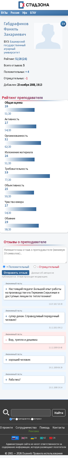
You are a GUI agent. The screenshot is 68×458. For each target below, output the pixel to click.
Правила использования (48, 453)
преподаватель (24, 419)
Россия (15, 12)
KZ (44, 438)
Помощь (44, 427)
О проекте (6, 427)
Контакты (59, 427)
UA (35, 438)
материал (37, 419)
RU (17, 438)
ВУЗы (4, 12)
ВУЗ (13, 419)
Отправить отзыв (15, 272)
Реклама (34, 431)
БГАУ (33, 12)
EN (26, 438)
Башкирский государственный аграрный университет (15, 47)
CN (54, 438)
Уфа (24, 12)
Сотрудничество (26, 427)
